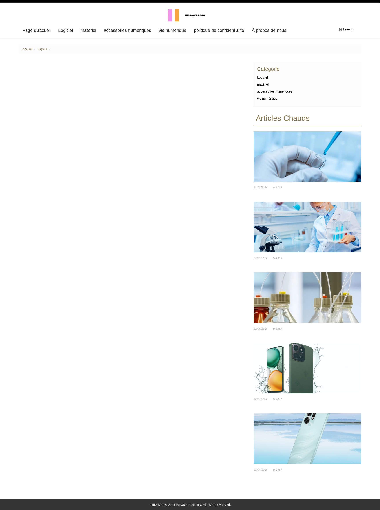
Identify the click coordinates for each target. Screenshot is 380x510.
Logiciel (65, 30)
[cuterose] (190, 15)
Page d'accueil (36, 30)
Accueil (27, 49)
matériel (88, 30)
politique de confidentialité (219, 30)
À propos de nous (269, 30)
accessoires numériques (127, 30)
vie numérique (172, 30)
